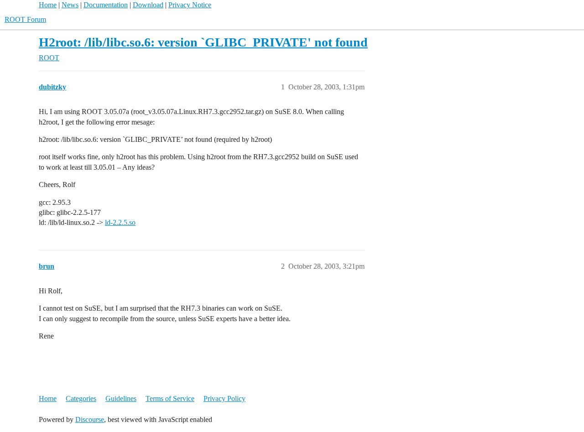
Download (148, 5)
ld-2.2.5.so (120, 222)
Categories (81, 398)
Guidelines (120, 398)
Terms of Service (170, 398)
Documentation (105, 5)
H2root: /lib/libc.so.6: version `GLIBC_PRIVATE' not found (203, 42)
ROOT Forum (25, 19)
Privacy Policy (224, 398)
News (70, 5)
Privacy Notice (189, 5)
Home (48, 5)
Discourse (89, 419)
